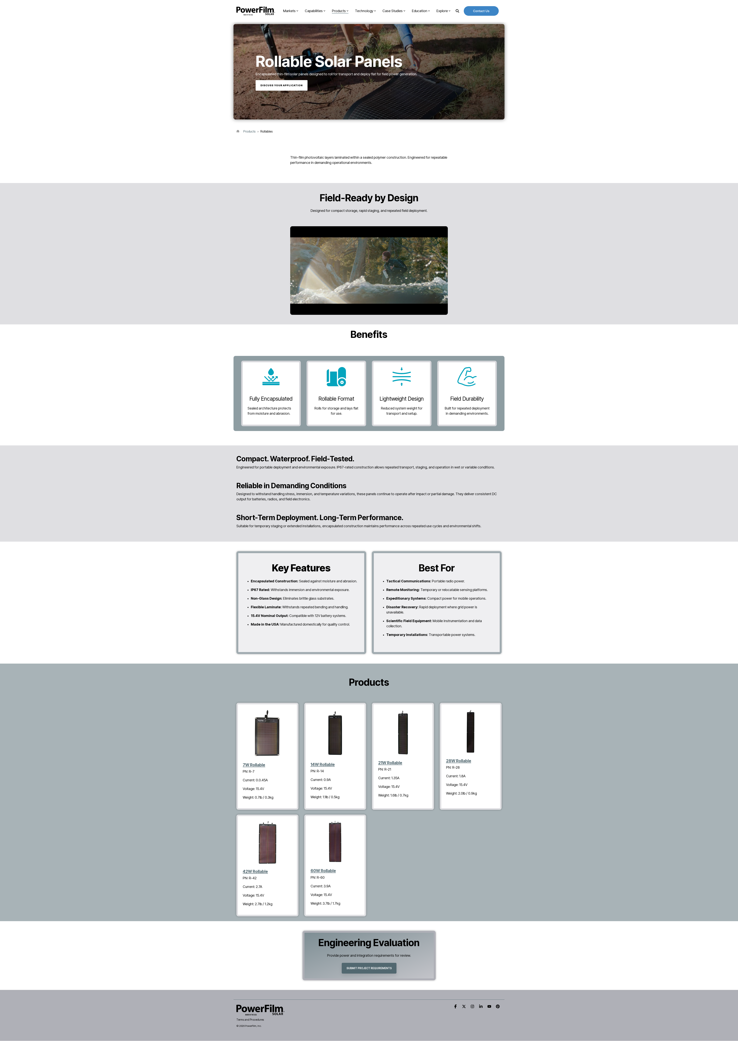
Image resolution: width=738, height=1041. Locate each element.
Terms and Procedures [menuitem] (250, 1019)
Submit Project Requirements (369, 968)
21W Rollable (390, 762)
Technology (364, 11)
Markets (289, 11)
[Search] (457, 11)
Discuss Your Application (281, 85)
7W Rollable (254, 765)
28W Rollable (458, 760)
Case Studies (392, 11)
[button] (456, 1006)
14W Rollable (323, 764)
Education (419, 11)
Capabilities (314, 11)
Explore (442, 11)
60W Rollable (323, 870)
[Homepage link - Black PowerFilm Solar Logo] (260, 1013)
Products (339, 11)
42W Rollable (255, 871)
